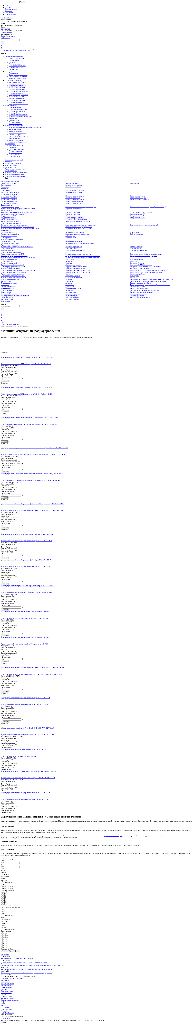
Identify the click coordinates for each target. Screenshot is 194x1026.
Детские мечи (70, 286)
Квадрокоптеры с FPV (138, 214)
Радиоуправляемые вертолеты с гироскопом (80, 225)
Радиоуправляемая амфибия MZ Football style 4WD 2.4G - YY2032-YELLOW (27, 734)
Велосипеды (69, 259)
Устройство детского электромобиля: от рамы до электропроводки (24, 962)
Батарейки (133, 261)
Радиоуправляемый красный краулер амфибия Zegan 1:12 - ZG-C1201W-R (26, 541)
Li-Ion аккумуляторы (72, 294)
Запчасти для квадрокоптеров (140, 297)
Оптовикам (9, 13)
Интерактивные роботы (17, 111)
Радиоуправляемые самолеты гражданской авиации (18, 257)
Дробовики (69, 281)
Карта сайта (5, 980)
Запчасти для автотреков (17, 78)
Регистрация (10, 36)
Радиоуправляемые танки (9, 259)
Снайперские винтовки (73, 277)
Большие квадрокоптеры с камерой (77, 221)
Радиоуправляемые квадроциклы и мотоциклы (25, 127)
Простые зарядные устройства (140, 283)
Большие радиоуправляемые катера (13, 276)
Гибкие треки (13, 73)
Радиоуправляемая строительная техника (79, 243)
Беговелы (68, 261)
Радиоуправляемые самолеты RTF (12, 254)
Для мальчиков (14, 60)
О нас (7, 5)
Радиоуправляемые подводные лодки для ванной (18, 270)
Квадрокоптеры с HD (137, 218)
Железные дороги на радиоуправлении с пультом (18, 208)
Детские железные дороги (10, 207)
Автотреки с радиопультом (18, 75)
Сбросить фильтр (14, 951)
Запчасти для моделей (137, 286)
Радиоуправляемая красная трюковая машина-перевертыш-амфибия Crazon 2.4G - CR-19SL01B (34, 454)
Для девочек (13, 62)
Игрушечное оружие (72, 276)
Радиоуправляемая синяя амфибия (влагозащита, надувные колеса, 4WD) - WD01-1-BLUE (32, 480)
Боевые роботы (14, 113)
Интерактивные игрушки (13, 80)
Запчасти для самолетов (138, 294)
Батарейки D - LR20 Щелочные (141, 265)
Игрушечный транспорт (9, 294)
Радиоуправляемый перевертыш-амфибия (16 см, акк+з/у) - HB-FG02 (24, 644)
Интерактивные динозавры (18, 95)
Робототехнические (15, 151)
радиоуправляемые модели (113, 836)
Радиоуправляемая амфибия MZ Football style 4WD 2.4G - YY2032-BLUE (26, 364)
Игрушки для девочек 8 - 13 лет (76, 267)
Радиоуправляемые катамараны (12, 279)
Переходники (134, 276)
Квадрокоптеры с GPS (8, 216)
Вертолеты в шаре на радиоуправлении (14, 225)
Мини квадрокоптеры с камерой (141, 212)
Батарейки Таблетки (137, 263)
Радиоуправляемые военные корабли (13, 272)
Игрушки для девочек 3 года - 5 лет (77, 270)
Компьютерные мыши (73, 288)
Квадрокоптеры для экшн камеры (12, 214)
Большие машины (15, 138)
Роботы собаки (14, 120)
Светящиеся (13, 147)
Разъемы (133, 277)
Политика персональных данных (12, 978)
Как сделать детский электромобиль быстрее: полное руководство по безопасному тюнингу (32, 965)
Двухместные (13, 69)
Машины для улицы (16, 140)
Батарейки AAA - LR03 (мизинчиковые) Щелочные (148, 270)
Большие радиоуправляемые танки (13, 267)
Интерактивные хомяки (17, 84)
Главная (3, 322)
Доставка (8, 7)
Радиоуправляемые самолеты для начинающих (146, 254)
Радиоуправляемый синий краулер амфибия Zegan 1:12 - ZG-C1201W (25, 704)
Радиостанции (70, 290)
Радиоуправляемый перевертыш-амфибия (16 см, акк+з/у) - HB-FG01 (24, 618)
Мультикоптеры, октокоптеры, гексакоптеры (16, 212)
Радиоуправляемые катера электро (13, 274)
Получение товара (7, 991)
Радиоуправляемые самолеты (15, 176)
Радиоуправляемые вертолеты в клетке (78, 228)
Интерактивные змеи (16, 93)
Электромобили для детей (14, 57)
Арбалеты (68, 283)
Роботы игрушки (11, 106)
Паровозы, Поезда (7, 297)
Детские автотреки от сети (18, 76)
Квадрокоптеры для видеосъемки (76, 219)
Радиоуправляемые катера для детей (13, 277)
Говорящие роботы (15, 107)
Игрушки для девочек (73, 265)
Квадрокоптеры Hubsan (9, 219)
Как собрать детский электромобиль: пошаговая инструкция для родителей (27, 969)
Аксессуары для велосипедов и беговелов (144, 290)
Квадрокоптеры (10, 167)
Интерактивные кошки (17, 87)
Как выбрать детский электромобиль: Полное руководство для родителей (26, 973)
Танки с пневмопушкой (9, 263)
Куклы (67, 274)
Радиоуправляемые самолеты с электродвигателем (82, 256)
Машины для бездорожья (17, 142)
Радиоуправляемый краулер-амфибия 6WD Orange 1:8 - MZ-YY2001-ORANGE (28, 778)
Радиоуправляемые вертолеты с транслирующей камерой (20, 228)
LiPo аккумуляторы (136, 259)
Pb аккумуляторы (71, 296)
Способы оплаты (11, 9)
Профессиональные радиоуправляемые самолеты (82, 257)
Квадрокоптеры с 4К (137, 216)
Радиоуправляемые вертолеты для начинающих (17, 227)
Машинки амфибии (15, 129)
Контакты (8, 11)
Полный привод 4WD (16, 67)
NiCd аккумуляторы (72, 299)
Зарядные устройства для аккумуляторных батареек (148, 281)
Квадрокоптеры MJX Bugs (10, 221)
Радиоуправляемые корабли (10, 268)
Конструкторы (10, 144)
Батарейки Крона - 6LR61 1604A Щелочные (145, 267)
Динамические (14, 154)
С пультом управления (16, 58)
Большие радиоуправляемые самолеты (78, 254)
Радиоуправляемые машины (14, 125)
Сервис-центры (6, 993)
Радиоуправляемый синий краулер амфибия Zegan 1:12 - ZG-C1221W (25, 799)
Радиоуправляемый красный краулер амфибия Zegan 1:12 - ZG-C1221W (25, 566)
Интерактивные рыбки (17, 100)
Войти (3, 36)
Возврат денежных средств (10, 1000)
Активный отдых (7, 299)
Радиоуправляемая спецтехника (16, 172)
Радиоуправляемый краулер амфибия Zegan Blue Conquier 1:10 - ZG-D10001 (27, 592)
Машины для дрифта (16, 131)
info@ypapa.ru (5, 29)
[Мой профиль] (2, 312)
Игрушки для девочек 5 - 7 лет (75, 268)
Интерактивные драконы (17, 96)
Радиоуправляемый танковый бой (12, 265)
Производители (10, 14)
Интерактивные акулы (16, 98)
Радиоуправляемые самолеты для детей (143, 256)
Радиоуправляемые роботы (18, 115)
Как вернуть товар (7, 998)
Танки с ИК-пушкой (8, 261)
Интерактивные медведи (17, 86)
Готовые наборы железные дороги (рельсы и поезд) (148, 207)
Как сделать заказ (7, 985)
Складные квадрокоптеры (74, 216)
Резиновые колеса (15, 64)
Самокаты (68, 263)
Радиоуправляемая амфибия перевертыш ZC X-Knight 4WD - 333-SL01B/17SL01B (29, 424)
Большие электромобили (17, 66)
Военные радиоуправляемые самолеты (14, 256)
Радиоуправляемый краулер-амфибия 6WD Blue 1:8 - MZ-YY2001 (23, 756)
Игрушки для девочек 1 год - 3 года (77, 272)
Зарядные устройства (137, 274)
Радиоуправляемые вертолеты (15, 169)
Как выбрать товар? (7, 984)
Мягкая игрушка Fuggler (17, 82)
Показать (4, 951)
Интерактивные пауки (16, 102)
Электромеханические (16, 149)
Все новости (5, 955)
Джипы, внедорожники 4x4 (18, 136)
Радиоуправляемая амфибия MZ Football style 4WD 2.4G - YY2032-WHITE (26, 394)
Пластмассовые (14, 156)
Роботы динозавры (15, 124)
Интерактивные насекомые (18, 104)
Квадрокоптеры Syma (72, 214)
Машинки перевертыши (17, 133)
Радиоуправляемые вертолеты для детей (144, 225)
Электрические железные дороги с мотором (80, 207)
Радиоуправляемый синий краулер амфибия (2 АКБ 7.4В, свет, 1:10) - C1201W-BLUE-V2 (31, 674)
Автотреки (8, 71)
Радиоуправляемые (15, 153)
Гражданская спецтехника (10, 243)
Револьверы (69, 285)
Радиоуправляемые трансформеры (21, 116)
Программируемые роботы (18, 109)
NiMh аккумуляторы (72, 297)
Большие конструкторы (17, 145)
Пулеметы (68, 279)
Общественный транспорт (74, 241)
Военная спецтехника (8, 241)
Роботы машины (14, 122)
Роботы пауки (13, 118)
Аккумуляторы (70, 292)
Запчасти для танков (137, 296)
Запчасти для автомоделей (139, 288)
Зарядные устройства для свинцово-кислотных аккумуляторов (151, 279)
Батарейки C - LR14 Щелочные (141, 268)
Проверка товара (6, 996)
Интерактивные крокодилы (18, 91)
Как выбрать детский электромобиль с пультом (17, 958)
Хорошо (4, 1022)
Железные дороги (11, 165)
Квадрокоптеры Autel (8, 218)
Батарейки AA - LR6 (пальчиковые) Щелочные (146, 272)
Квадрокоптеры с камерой (74, 218)
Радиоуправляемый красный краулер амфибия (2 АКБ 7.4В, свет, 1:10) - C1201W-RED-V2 (32, 510)
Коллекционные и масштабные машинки (15, 296)
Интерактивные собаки (17, 89)
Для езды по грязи (15, 135)
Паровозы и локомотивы (74, 208)
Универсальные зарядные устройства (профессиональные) (150, 285)
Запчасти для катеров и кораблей (141, 292)
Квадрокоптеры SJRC (72, 212)
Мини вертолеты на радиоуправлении (78, 227)
